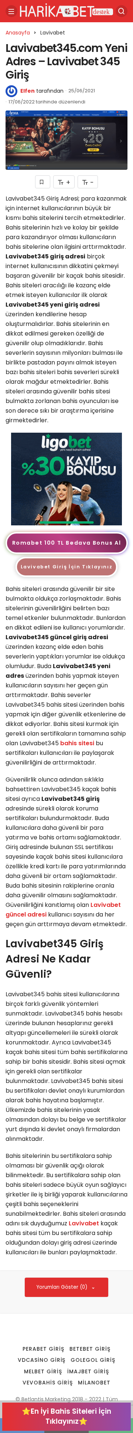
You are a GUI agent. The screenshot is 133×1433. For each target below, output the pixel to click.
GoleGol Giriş (93, 1360)
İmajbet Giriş (88, 1371)
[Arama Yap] (121, 11)
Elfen (27, 91)
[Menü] (11, 11)
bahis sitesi (77, 743)
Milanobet (94, 1382)
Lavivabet (84, 1223)
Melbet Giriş (43, 1371)
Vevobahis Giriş (48, 1382)
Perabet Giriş (43, 1349)
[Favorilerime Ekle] (42, 181)
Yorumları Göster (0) (63, 1287)
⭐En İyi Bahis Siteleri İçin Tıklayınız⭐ (66, 1416)
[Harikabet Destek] (66, 10)
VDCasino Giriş (42, 1360)
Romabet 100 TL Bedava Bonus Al (66, 543)
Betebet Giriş (89, 1349)
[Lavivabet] (66, 479)
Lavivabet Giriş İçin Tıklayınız (67, 567)
